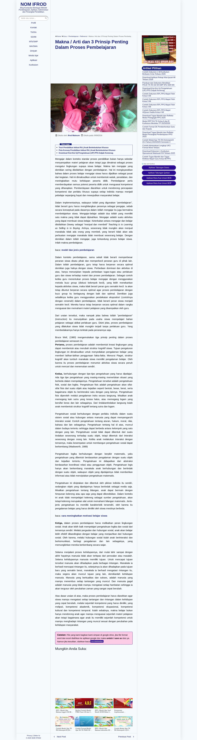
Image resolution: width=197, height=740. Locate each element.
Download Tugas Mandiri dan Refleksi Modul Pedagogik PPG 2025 (157, 117)
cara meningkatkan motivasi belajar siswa (84, 515)
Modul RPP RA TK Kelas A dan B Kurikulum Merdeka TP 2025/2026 (156, 122)
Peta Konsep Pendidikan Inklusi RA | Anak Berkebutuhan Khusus (87, 150)
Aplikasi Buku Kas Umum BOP (158, 183)
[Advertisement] (116, 16)
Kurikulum (33, 65)
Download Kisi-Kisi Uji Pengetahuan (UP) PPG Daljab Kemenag (86, 153)
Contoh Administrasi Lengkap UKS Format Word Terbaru (156, 147)
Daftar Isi (37, 735)
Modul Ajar (33, 55)
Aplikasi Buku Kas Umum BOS (158, 178)
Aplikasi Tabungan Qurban (159, 173)
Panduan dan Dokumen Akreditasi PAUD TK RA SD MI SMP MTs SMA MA (158, 84)
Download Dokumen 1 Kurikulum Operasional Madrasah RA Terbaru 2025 (158, 152)
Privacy (29, 735)
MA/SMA (33, 46)
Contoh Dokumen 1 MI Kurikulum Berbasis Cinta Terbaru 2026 (155, 73)
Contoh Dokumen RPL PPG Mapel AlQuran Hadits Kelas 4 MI (156, 111)
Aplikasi (33, 60)
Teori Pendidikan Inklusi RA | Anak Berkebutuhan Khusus (84, 147)
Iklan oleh (149, 164)
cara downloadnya (97, 641)
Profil (33, 23)
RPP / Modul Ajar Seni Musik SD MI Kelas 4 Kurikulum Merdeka (103, 712)
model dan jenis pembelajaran (77, 250)
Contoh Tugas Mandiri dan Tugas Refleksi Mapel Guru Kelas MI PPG (156, 158)
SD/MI (33, 37)
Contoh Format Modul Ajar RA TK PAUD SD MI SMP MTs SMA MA (83, 730)
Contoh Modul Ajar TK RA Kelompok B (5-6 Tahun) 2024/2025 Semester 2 (158, 141)
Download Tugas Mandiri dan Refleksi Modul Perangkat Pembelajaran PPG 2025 (157, 134)
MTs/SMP (33, 41)
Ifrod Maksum (74, 135)
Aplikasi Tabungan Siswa (159, 168)
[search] (46, 18)
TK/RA (33, 32)
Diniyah (33, 51)
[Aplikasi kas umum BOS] (159, 49)
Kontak (33, 27)
